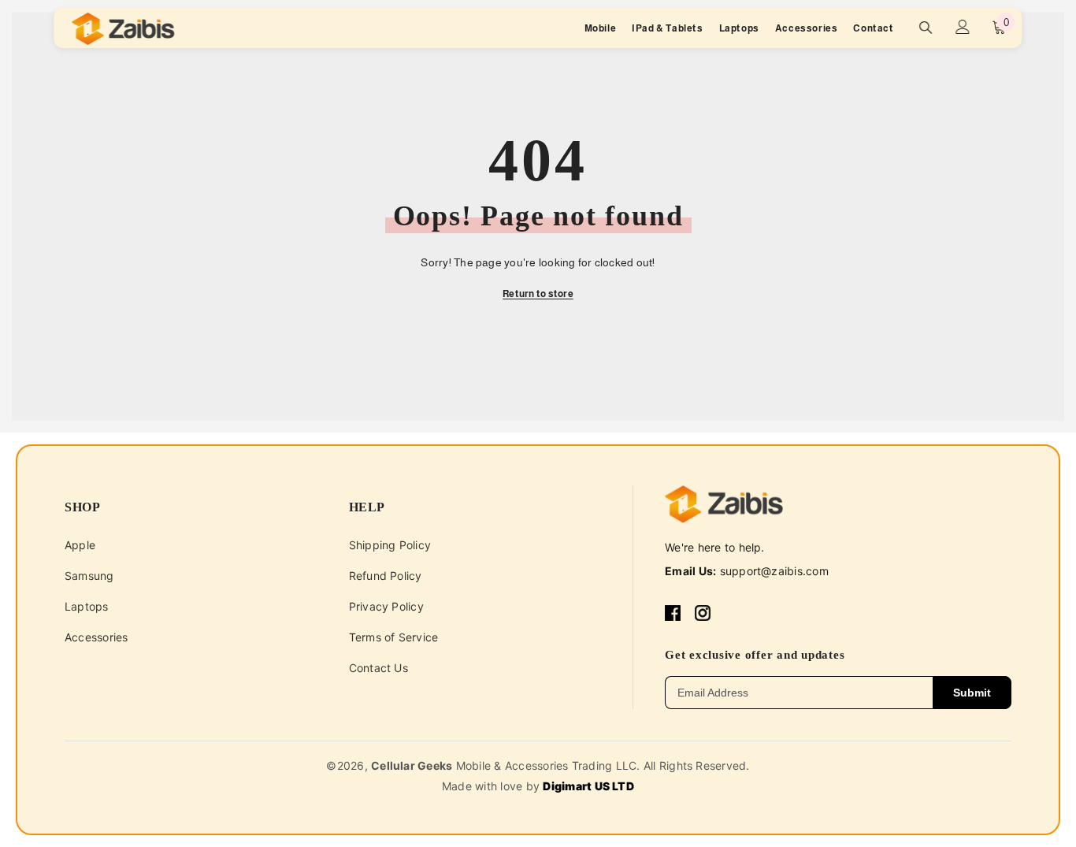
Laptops (87, 606)
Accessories (96, 637)
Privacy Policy (386, 606)
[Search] (926, 27)
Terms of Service (394, 637)
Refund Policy (385, 575)
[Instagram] (703, 613)
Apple (80, 545)
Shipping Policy (390, 545)
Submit (972, 692)
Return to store (538, 293)
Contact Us (378, 667)
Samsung (89, 575)
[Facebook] (673, 613)
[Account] (963, 27)
